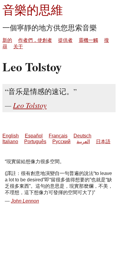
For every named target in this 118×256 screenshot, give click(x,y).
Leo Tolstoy (30, 105)
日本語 (103, 141)
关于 (18, 46)
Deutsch (82, 135)
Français (58, 135)
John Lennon (25, 201)
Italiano (10, 141)
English (10, 135)
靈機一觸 (88, 40)
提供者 (65, 40)
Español (34, 135)
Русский (61, 141)
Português (35, 141)
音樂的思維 (32, 10)
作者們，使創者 (35, 40)
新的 (7, 40)
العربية (83, 141)
